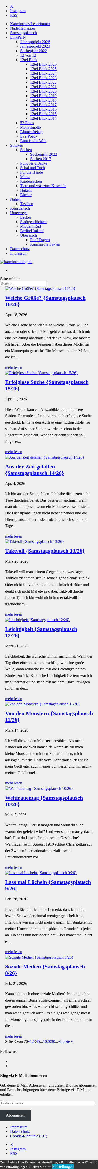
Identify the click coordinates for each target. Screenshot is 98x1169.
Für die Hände (31, 172)
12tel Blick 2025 (43, 69)
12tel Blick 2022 (43, 82)
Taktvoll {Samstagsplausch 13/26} (45, 551)
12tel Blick (28, 60)
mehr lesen (13, 367)
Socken (26, 150)
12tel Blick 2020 (43, 91)
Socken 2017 (40, 159)
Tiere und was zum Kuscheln (43, 186)
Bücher (26, 195)
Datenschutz (20, 249)
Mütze (25, 177)
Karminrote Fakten (45, 244)
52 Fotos (27, 123)
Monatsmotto (30, 127)
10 (45, 1041)
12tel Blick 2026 (43, 64)
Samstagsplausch (23, 33)
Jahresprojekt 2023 (35, 46)
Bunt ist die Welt (33, 141)
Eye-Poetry (29, 136)
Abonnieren (15, 1115)
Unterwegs (18, 213)
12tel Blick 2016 (43, 109)
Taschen (26, 204)
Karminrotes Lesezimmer (30, 24)
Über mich (28, 235)
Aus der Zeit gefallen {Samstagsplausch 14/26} (34, 469)
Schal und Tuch (32, 168)
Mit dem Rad (30, 226)
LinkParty (18, 37)
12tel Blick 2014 (43, 118)
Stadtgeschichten (33, 222)
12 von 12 (28, 55)
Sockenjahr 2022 (33, 51)
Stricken (16, 145)
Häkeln (26, 190)
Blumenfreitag (31, 132)
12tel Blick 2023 (43, 78)
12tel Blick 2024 (43, 73)
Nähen (15, 199)
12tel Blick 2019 (43, 96)
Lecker (25, 217)
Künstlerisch (20, 208)
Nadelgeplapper (22, 28)
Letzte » (66, 1041)
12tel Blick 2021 (43, 87)
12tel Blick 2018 (43, 100)
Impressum (18, 253)
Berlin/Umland (32, 231)
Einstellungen (63, 1166)
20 (49, 1041)
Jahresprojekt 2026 (35, 42)
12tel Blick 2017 (43, 105)
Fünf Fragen (40, 240)
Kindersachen (31, 181)
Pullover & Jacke (33, 163)
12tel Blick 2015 (43, 114)
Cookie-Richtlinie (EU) (28, 1136)
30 (53, 1041)
